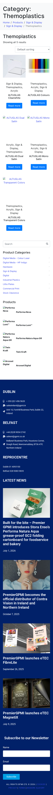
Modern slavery (35, 788)
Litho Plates (8, 284)
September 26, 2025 (13, 669)
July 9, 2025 (9, 724)
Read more (14, 105)
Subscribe (11, 776)
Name (6, 747)
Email (6, 761)
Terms (22, 788)
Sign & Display (10, 271)
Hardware (7, 267)
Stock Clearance (11, 293)
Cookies (41, 784)
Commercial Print (11, 288)
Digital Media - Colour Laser (16, 258)
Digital (6, 275)
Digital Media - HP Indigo (15, 262)
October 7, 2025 (11, 614)
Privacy (13, 788)
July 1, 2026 (9, 550)
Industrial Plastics (11, 280)
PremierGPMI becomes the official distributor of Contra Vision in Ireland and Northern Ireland (25, 601)
